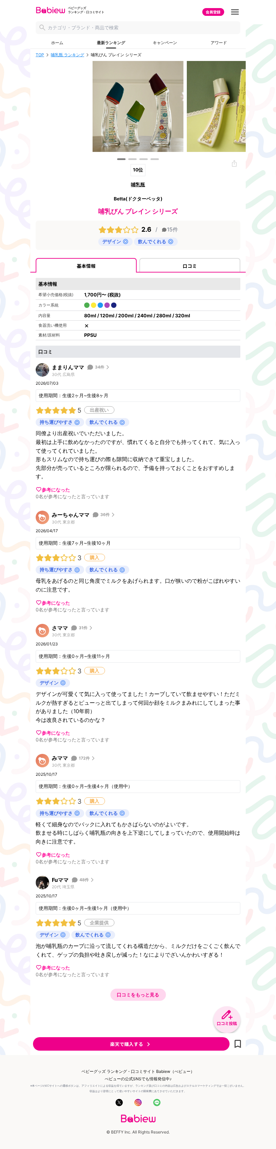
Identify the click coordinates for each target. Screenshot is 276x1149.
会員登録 (213, 11)
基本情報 (86, 265)
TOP (40, 55)
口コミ (190, 265)
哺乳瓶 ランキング (67, 55)
